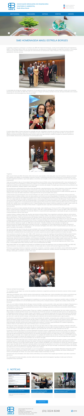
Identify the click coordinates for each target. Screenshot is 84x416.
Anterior (9, 33)
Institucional (14, 14)
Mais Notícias (42, 401)
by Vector (74, 411)
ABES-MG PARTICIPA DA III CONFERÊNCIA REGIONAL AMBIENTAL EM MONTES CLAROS (65, 391)
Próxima (75, 33)
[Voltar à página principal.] (28, 6)
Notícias (45, 14)
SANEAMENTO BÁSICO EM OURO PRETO (16, 390)
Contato (71, 14)
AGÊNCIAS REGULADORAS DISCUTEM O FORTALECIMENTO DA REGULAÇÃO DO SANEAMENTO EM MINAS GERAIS (39, 391)
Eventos (58, 14)
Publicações (31, 14)
